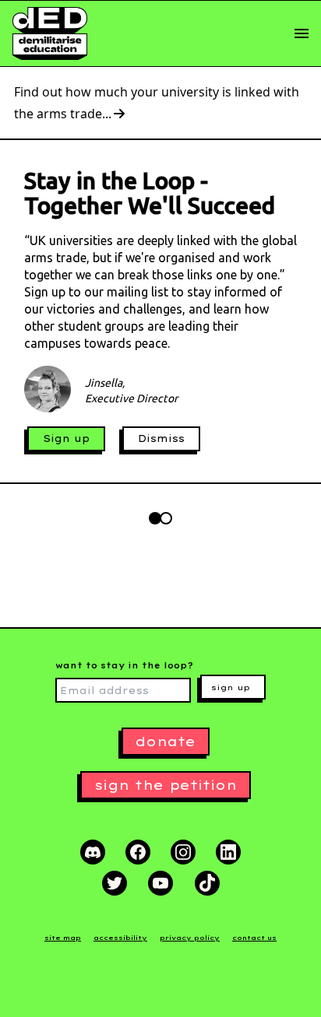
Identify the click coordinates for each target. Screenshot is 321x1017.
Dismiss (161, 438)
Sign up (66, 438)
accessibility (120, 938)
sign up (230, 687)
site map (62, 938)
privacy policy (190, 938)
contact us (254, 938)
